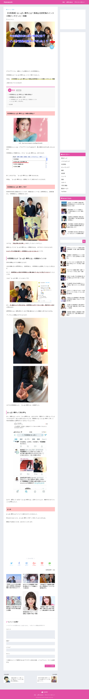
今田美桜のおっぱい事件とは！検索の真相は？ (21, 94)
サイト (8, 653)
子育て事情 (64, 185)
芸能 (54, 570)
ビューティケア (65, 167)
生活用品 (63, 164)
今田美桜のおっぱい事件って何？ (17, 97)
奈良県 (63, 173)
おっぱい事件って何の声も (17, 101)
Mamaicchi (8, 2)
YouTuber (63, 191)
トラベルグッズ (65, 161)
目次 (64, 2)
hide (19, 90)
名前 (7, 641)
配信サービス (64, 188)
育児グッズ (64, 158)
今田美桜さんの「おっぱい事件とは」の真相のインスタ (24, 99)
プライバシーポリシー (79, 2)
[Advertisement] (30, 59)
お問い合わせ (69, 2)
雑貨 (62, 170)
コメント (8, 629)
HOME (45, 692)
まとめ (11, 104)
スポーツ (63, 182)
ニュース (63, 176)
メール (8, 647)
